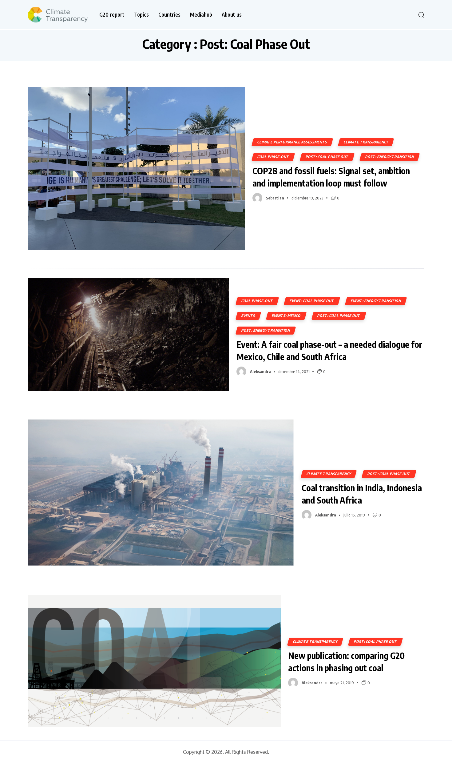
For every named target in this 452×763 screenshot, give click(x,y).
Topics (141, 14)
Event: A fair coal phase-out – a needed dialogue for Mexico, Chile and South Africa (329, 350)
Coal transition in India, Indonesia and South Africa (362, 493)
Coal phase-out (273, 157)
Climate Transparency (366, 142)
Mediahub (201, 14)
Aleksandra (260, 371)
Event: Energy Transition (376, 301)
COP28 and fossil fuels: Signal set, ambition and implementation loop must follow (331, 176)
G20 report (112, 14)
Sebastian (275, 197)
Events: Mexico (286, 315)
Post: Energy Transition (389, 157)
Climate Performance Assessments (292, 142)
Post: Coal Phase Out (327, 157)
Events (248, 315)
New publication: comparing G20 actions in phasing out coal (346, 661)
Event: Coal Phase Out (312, 301)
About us (232, 14)
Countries (169, 14)
